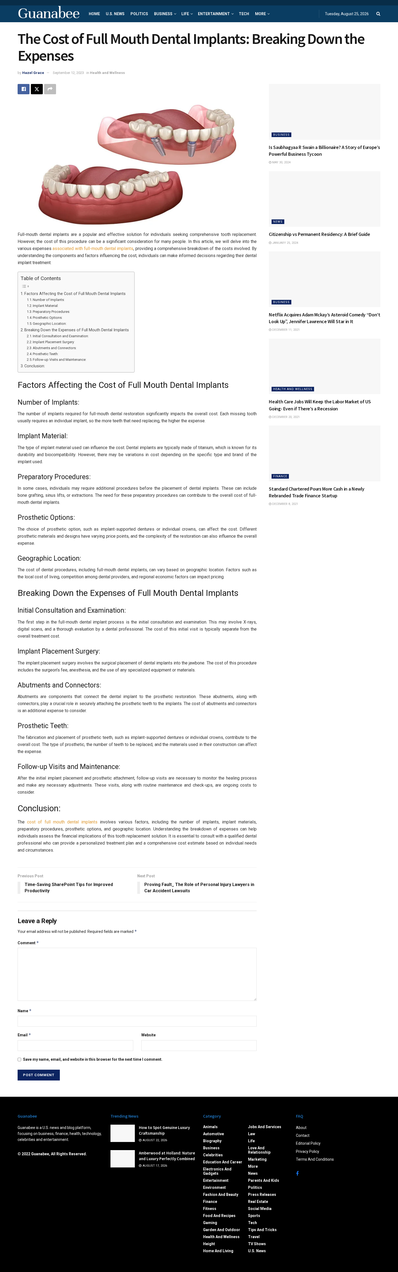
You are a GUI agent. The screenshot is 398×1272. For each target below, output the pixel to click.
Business (163, 14)
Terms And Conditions (315, 1159)
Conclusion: (34, 366)
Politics (139, 14)
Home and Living (218, 1251)
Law (251, 1134)
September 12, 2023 (68, 73)
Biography (212, 1141)
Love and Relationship (259, 1150)
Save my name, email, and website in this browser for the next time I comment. (92, 1059)
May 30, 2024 (281, 162)
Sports (254, 1215)
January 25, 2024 (284, 243)
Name (25, 1010)
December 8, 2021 (284, 504)
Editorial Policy (308, 1143)
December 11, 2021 (285, 330)
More (260, 14)
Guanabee (48, 13)
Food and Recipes (219, 1215)
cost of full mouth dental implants (62, 822)
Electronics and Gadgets (217, 1171)
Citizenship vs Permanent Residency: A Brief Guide (319, 234)
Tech (244, 14)
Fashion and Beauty (220, 1194)
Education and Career (222, 1162)
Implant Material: (45, 306)
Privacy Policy (307, 1151)
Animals (210, 1127)
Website (148, 1035)
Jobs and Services (264, 1127)
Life (185, 14)
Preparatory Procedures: (51, 312)
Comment (28, 942)
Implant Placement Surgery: (54, 342)
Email (24, 1034)
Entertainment (214, 14)
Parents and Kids (263, 1180)
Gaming (210, 1223)
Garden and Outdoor (221, 1230)
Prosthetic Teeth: (45, 354)
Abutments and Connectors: (55, 348)
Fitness (209, 1208)
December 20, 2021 (285, 417)
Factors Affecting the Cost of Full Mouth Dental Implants (75, 293)
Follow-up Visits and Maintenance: (59, 360)
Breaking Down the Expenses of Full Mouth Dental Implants (76, 330)
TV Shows (257, 1244)
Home (94, 14)
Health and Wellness (107, 73)
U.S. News (115, 14)
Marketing (257, 1159)
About (301, 1127)
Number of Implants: (49, 300)
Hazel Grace (33, 73)
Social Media (260, 1208)
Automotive (213, 1134)
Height (209, 1244)
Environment (214, 1187)
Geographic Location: (50, 324)
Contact (302, 1135)
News (278, 221)
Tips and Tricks (262, 1230)
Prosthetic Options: (48, 318)
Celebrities (213, 1155)
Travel (254, 1237)
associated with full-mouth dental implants (93, 248)
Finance (280, 476)
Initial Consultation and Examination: (61, 336)
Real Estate (258, 1201)
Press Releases (262, 1194)
